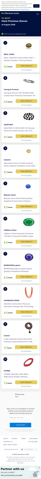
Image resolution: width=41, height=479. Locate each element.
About (5, 438)
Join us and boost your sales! (12, 475)
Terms (23, 438)
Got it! (36, 6)
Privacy (15, 438)
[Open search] (38, 14)
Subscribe (20, 425)
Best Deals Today (10, 444)
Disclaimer (33, 438)
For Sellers (33, 441)
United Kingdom (29, 449)
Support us (7, 441)
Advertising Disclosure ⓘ (11, 449)
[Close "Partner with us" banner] (39, 467)
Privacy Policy (25, 9)
